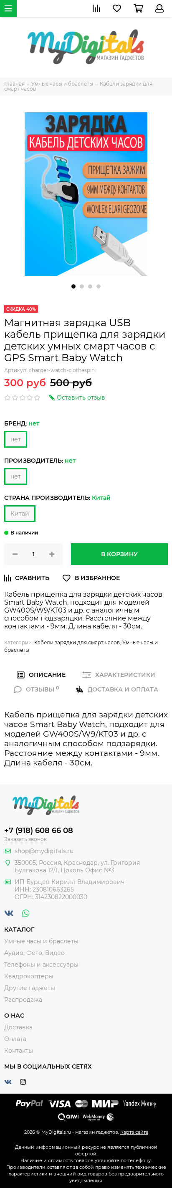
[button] (73, 286)
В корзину (119, 554)
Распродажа (23, 999)
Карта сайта (134, 1132)
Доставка (18, 1027)
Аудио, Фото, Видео (34, 953)
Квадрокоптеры (28, 976)
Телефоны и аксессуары (41, 964)
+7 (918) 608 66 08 (38, 830)
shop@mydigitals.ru (44, 851)
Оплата (15, 1039)
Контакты (18, 1050)
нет (15, 439)
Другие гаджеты (29, 988)
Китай (19, 513)
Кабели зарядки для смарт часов (77, 642)
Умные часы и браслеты (41, 941)
